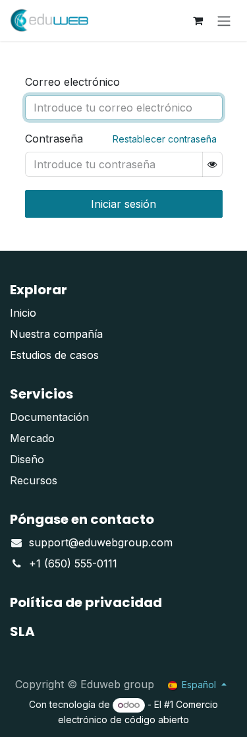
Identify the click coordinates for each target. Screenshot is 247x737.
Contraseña (54, 138)
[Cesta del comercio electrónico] (197, 20)
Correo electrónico (72, 81)
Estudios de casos (54, 355)
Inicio (23, 312)
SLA (22, 631)
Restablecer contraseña (165, 138)
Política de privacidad (86, 602)
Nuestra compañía (56, 333)
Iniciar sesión (123, 203)
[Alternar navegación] (224, 20)
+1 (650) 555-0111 (73, 563)
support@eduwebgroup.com (101, 542)
